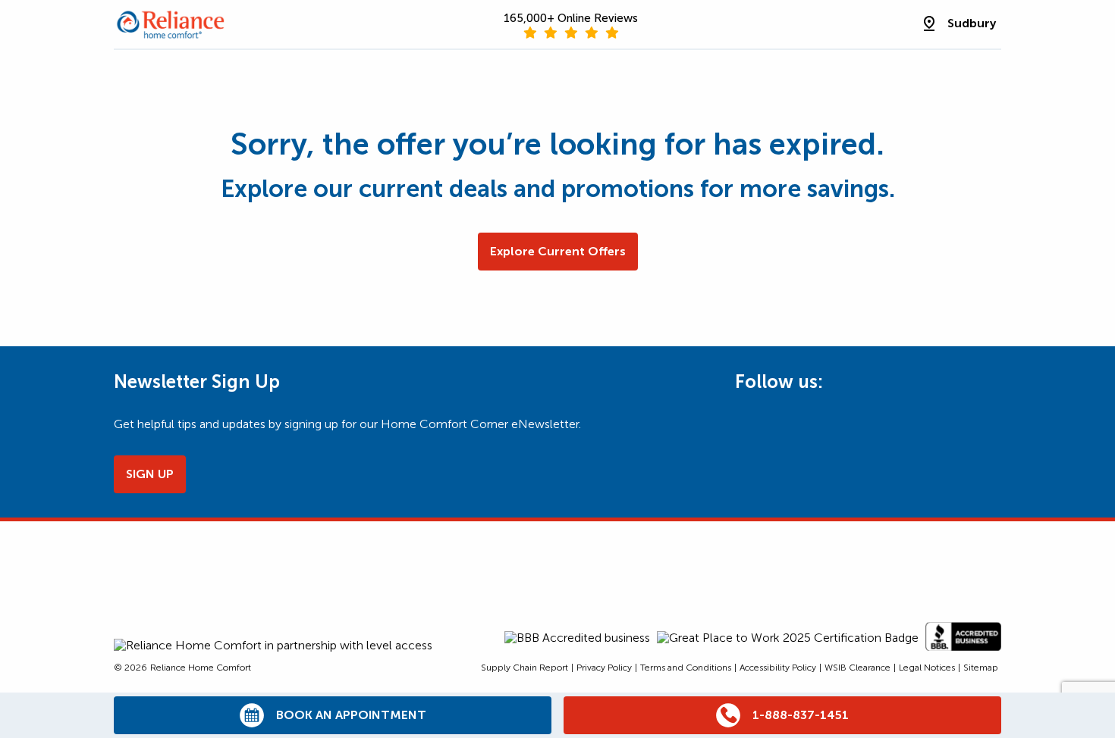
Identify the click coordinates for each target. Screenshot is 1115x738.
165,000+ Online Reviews (571, 18)
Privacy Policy (604, 667)
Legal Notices (927, 667)
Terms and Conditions (685, 667)
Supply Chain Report (524, 667)
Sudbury (971, 23)
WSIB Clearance (857, 667)
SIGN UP (150, 474)
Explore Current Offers (558, 251)
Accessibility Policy (778, 667)
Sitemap (980, 667)
